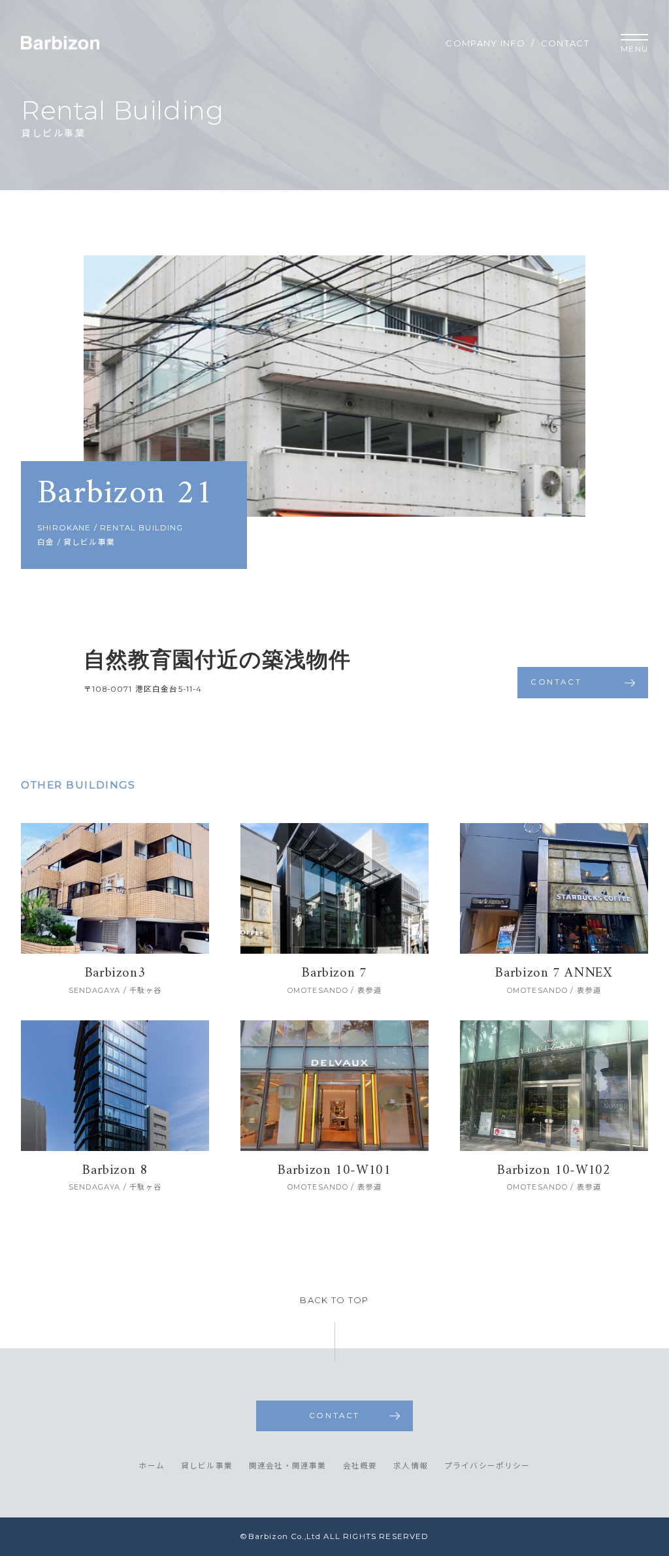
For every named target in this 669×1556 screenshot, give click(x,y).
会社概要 (360, 1466)
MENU (634, 49)
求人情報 (410, 1466)
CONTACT (565, 43)
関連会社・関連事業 (288, 1466)
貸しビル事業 (207, 1466)
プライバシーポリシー (487, 1466)
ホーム (152, 1466)
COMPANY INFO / (490, 43)
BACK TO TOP (334, 1300)
